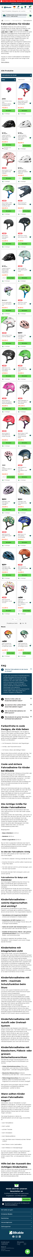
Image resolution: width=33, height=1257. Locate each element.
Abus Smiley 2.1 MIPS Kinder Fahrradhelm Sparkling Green (7, 204)
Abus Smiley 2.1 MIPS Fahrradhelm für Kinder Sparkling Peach (23, 435)
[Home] (3, 20)
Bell (6, 32)
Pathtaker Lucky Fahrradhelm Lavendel (22, 337)
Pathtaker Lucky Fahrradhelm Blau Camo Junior (6, 568)
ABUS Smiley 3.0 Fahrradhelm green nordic (22, 270)
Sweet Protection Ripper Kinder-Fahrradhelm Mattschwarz (6, 270)
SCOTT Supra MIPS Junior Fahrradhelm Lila (7, 304)
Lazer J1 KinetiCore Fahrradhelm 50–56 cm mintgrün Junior (23, 645)
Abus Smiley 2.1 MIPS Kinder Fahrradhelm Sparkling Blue (23, 103)
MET (11, 32)
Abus (26, 30)
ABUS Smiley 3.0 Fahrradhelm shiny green (22, 369)
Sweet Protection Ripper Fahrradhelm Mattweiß (23, 172)
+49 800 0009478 (4, 1243)
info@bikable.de (4, 1244)
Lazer (3, 32)
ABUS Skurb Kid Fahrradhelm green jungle (6, 536)
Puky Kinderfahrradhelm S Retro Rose (7, 469)
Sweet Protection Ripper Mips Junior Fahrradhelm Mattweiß (22, 137)
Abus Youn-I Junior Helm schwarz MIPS (22, 236)
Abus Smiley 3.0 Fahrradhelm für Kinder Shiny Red (6, 435)
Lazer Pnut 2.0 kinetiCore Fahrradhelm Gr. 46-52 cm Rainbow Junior (23, 602)
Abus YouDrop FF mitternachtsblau (22, 203)
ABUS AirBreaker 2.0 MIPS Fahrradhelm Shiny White (23, 402)
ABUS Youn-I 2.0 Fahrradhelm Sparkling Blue (22, 536)
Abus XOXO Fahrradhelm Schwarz (5, 237)
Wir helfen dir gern (7, 1210)
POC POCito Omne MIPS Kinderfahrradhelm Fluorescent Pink (7, 103)
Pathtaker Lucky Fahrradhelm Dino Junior (22, 503)
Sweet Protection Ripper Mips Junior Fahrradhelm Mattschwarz (6, 137)
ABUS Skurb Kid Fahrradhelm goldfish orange (23, 568)
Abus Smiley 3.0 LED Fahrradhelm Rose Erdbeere (7, 172)
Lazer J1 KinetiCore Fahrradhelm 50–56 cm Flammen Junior (7, 645)
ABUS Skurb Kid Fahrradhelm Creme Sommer (7, 601)
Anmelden (26, 1199)
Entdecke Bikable (6, 1214)
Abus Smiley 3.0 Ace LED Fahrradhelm (7, 336)
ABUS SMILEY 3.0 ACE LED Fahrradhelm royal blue (22, 469)
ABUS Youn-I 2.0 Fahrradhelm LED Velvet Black (6, 369)
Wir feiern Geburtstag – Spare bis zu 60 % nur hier (17, 1)
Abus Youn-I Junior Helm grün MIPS (22, 303)
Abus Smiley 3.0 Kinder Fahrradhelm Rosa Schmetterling (7, 402)
